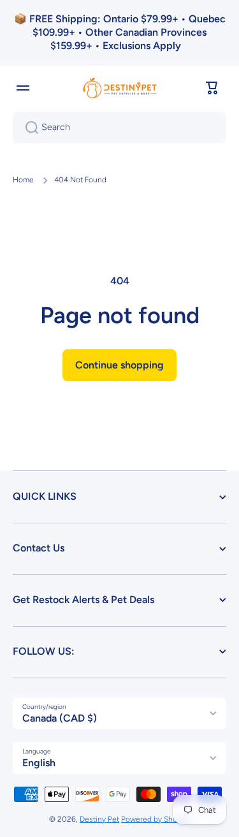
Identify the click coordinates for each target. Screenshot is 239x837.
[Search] (27, 127)
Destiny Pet (99, 819)
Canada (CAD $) (59, 718)
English (38, 763)
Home (23, 179)
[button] (212, 88)
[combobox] (119, 127)
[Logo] (120, 88)
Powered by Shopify (155, 819)
